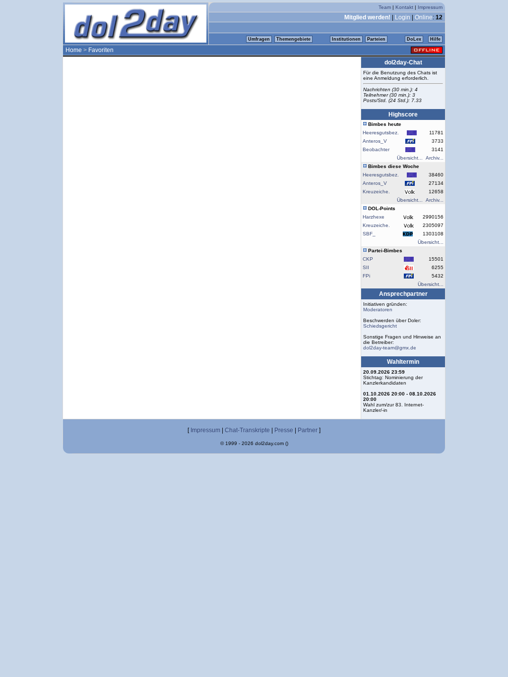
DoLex (414, 39)
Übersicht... (410, 158)
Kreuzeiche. (376, 191)
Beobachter (376, 149)
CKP (368, 259)
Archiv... (435, 158)
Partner (308, 430)
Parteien (376, 39)
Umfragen (259, 39)
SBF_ (369, 233)
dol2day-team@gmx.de (389, 347)
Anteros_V (375, 141)
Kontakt (404, 7)
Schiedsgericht (380, 326)
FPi (366, 276)
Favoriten (101, 50)
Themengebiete (293, 39)
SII (366, 267)
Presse (283, 430)
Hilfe (435, 39)
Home (73, 50)
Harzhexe (373, 217)
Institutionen (346, 39)
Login (402, 17)
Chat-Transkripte (247, 430)
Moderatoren (377, 309)
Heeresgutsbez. (381, 132)
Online (424, 17)
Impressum (430, 7)
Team (385, 7)
